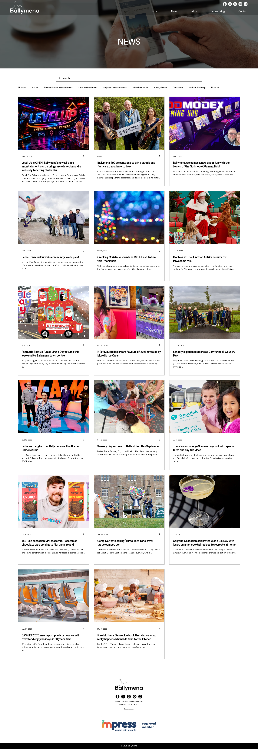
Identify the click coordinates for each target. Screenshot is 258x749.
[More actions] (84, 156)
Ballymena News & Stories (115, 87)
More (213, 87)
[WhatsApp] (140, 696)
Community (178, 87)
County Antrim (160, 87)
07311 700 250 (133, 704)
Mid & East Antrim (140, 87)
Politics (35, 87)
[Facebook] (225, 4)
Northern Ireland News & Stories (58, 87)
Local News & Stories (88, 87)
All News (22, 87)
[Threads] (235, 4)
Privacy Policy (128, 709)
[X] (230, 4)
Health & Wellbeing (197, 87)
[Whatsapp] (246, 4)
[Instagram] (240, 4)
